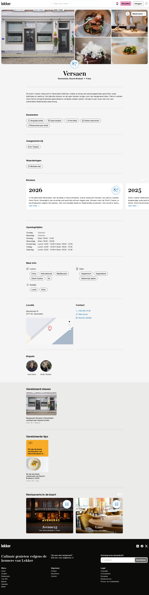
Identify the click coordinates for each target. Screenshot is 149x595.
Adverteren (55, 574)
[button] (146, 4)
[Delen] (127, 14)
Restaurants (5, 576)
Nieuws (4, 581)
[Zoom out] (69, 328)
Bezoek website (85, 318)
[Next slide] (145, 180)
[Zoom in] (69, 325)
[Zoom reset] (69, 321)
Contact (54, 571)
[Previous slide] (142, 180)
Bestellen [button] (126, 4)
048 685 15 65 (84, 311)
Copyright (104, 571)
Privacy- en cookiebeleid (110, 581)
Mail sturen (83, 314)
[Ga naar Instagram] (137, 546)
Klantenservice (106, 579)
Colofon (54, 576)
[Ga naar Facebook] (142, 546)
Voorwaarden (105, 574)
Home (5, 14)
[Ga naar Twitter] (146, 546)
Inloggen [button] (138, 4)
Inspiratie (4, 584)
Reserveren (138, 14)
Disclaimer (104, 576)
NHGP (3, 587)
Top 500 (4, 579)
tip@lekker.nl (68, 558)
